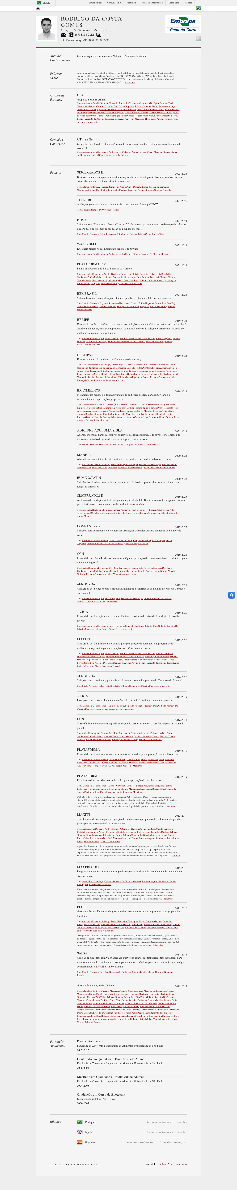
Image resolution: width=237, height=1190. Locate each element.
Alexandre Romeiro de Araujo (112, 186)
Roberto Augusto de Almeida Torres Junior (97, 118)
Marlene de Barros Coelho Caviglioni (106, 112)
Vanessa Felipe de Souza (88, 344)
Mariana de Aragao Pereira (131, 189)
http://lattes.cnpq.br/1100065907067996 (85, 40)
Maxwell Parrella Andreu (136, 112)
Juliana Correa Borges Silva (151, 234)
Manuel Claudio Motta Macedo (103, 189)
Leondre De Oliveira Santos (97, 1006)
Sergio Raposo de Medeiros (131, 118)
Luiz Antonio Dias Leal (148, 277)
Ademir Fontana (89, 186)
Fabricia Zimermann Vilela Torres (111, 407)
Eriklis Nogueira (126, 106)
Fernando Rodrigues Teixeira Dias (141, 625)
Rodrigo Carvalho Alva (128, 306)
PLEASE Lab (180, 1164)
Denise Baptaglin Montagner (112, 367)
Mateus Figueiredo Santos (137, 377)
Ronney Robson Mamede (104, 1018)
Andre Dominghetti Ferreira (95, 567)
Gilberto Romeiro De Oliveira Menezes (117, 109)
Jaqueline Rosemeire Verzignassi (160, 370)
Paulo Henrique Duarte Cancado (120, 115)
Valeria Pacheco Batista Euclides (94, 420)
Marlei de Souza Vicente (127, 1009)
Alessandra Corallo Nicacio (95, 103)
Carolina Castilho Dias (107, 106)
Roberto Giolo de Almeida (158, 189)
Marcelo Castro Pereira (87, 306)
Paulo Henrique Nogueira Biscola (109, 1012)
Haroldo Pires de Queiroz (132, 370)
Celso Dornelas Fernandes (139, 186)
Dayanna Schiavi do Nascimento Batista (118, 303)
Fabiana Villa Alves (140, 567)
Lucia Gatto (116, 1006)
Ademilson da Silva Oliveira (95, 990)
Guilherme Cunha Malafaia (90, 277)
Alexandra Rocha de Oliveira (122, 103)
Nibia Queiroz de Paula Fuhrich (113, 154)
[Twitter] (198, 38)
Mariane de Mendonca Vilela (110, 377)
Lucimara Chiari (160, 410)
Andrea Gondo (111, 338)
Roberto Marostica (136, 1015)
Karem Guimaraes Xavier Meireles (93, 374)
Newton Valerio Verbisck (160, 112)
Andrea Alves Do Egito (148, 103)
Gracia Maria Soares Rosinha (150, 109)
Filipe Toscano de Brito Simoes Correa (118, 234)
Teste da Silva (145, 1018)
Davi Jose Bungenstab (121, 274)
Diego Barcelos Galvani (150, 921)
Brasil (46, 2)
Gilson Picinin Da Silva (97, 1000)
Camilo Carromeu (90, 234)
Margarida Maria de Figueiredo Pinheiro (96, 1009)
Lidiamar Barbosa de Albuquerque (120, 277)
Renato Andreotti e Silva (165, 115)
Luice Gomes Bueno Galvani (134, 374)
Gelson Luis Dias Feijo (87, 109)
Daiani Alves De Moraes (158, 151)
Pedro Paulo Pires (145, 115)
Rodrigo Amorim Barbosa (130, 467)
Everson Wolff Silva (96, 997)
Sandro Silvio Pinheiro (127, 1018)
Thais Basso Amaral (154, 118)
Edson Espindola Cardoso (139, 367)
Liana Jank (115, 374)
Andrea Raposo (139, 151)
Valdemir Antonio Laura (130, 283)
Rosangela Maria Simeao (88, 380)
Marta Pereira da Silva (128, 280)
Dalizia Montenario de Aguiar (154, 404)
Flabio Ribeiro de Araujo (163, 106)
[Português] (198, 8)
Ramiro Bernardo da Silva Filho (158, 1012)
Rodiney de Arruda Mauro (124, 739)
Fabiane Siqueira (143, 106)
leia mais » (130, 82)
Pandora (162, 1164)
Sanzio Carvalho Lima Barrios (141, 417)
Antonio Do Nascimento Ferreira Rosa (137, 338)
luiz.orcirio (93, 121)
